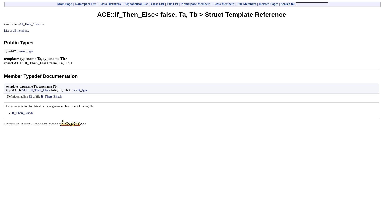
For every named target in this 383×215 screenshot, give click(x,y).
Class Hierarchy (110, 4)
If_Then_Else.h (31, 24)
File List (172, 4)
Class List (157, 4)
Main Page (64, 4)
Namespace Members (195, 4)
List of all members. (16, 30)
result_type (26, 51)
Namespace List (85, 4)
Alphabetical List (136, 4)
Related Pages (268, 4)
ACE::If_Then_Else (35, 90)
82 (30, 96)
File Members (246, 4)
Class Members (223, 4)
